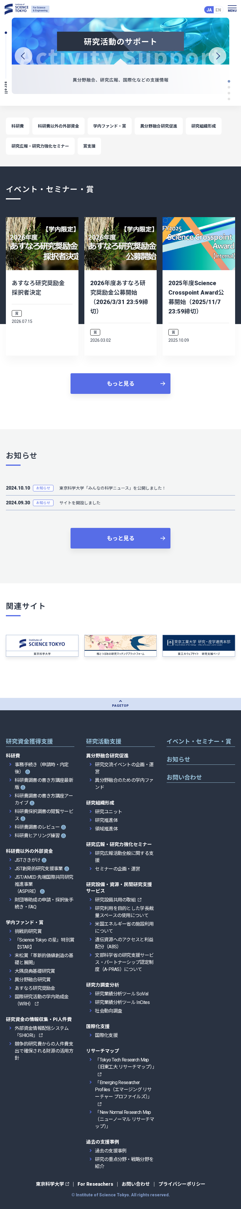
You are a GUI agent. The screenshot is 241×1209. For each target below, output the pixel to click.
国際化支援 (98, 1026)
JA (209, 10)
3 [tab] (229, 87)
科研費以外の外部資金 (58, 126)
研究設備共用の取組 (115, 900)
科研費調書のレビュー (37, 827)
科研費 (17, 126)
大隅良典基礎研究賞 (35, 971)
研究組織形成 (203, 126)
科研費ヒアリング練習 (37, 835)
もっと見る (121, 383)
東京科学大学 (50, 1184)
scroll (6, 87)
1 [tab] (229, 99)
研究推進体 (106, 820)
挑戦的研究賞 (28, 931)
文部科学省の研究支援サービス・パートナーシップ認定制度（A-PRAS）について (124, 962)
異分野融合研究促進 (158, 126)
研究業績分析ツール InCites (122, 1002)
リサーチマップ (102, 1051)
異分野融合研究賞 (33, 979)
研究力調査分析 (102, 985)
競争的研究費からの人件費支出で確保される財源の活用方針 (44, 1051)
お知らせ (43, 488)
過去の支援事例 (102, 1142)
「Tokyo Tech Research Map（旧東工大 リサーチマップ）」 (126, 1063)
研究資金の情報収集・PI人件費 (39, 1019)
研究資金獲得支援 (29, 741)
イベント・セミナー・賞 (199, 741)
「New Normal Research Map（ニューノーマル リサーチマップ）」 (124, 1119)
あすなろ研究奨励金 (35, 988)
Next (217, 56)
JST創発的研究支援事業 (39, 868)
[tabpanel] (120, 56)
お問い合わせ (184, 777)
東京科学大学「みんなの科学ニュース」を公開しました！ (112, 488)
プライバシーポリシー (181, 1184)
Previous (23, 56)
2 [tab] (229, 93)
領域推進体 (106, 829)
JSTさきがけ (27, 860)
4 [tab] (229, 81)
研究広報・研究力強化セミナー (40, 146)
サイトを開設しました (80, 503)
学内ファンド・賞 (109, 126)
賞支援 (89, 146)
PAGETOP (120, 706)
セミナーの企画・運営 (117, 869)
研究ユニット (108, 812)
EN (218, 10)
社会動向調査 (108, 1011)
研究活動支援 (103, 741)
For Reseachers (95, 1184)
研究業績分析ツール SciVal (121, 994)
